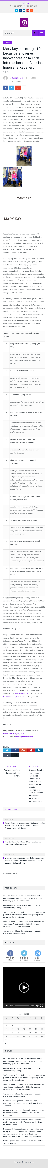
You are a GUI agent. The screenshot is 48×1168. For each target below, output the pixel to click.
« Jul (4, 1043)
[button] (24, 987)
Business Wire (17, 78)
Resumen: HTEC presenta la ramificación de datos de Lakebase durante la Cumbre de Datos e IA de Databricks (23, 1112)
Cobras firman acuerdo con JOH (23, 6)
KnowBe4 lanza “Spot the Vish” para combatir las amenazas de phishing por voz (22, 906)
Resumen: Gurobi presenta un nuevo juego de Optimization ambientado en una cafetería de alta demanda (22, 1103)
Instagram (15, 696)
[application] (24, 987)
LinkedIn (24, 696)
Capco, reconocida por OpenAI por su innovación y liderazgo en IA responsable (22, 932)
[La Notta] (24, 22)
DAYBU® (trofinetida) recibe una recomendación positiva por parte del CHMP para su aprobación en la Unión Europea (23, 1122)
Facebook (7, 696)
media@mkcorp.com (24, 736)
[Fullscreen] (41, 1005)
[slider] (22, 1005)
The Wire (7, 43)
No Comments (17, 81)
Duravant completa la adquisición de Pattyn (12, 773)
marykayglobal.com (22, 693)
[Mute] (37, 1005)
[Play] (6, 1005)
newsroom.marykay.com (13, 733)
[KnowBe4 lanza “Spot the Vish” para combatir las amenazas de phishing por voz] (24, 836)
